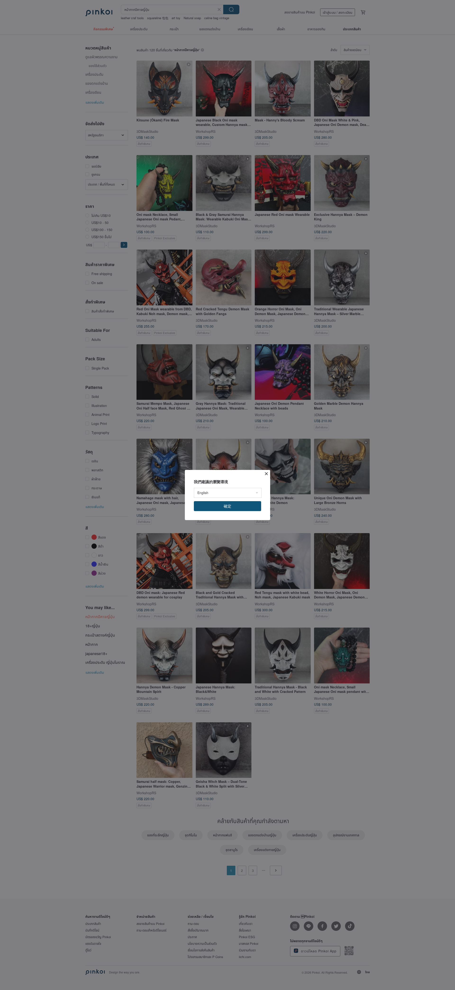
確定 (227, 506)
